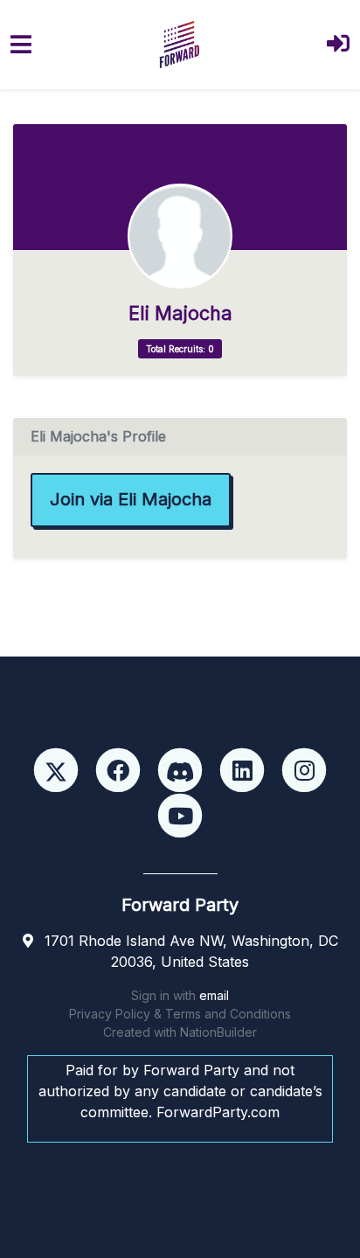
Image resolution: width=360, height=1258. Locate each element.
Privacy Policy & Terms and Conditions (180, 1013)
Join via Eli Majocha (130, 499)
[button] (338, 45)
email (214, 995)
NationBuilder (218, 1032)
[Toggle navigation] (21, 44)
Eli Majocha (180, 313)
